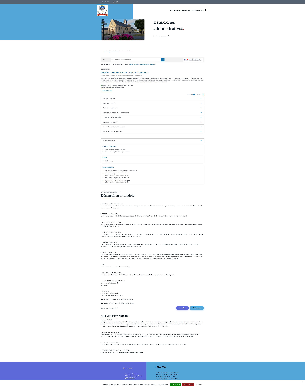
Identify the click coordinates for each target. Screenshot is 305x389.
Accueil (105, 51)
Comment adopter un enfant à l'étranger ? (115, 149)
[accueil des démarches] (104, 59)
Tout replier (190, 94)
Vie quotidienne (197, 10)
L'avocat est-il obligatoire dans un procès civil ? (117, 152)
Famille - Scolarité (117, 64)
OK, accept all (176, 384)
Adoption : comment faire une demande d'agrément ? (142, 64)
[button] (152, 98)
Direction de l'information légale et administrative (112, 190)
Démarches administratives (125, 51)
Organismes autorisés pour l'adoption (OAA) (116, 181)
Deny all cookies (188, 384)
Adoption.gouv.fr (109, 174)
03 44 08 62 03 (105, 1)
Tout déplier (199, 94)
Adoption (125, 64)
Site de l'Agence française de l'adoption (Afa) (116, 177)
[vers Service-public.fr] (193, 60)
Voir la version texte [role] (107, 90)
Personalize (199, 384)
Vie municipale (175, 10)
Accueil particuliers (106, 64)
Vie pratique (186, 10)
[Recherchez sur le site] (204, 10)
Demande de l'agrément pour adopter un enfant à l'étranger (120, 170)
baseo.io (115, 192)
